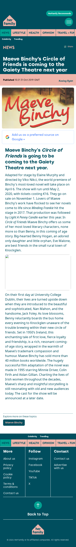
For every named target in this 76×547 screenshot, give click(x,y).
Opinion (48, 32)
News (5, 32)
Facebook (35, 465)
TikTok (33, 477)
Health (34, 32)
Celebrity (6, 39)
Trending (18, 39)
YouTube (34, 471)
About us (9, 458)
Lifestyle (19, 32)
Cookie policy (8, 476)
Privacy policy (8, 467)
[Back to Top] (38, 505)
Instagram (36, 458)
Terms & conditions (10, 485)
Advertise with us (60, 467)
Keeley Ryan (66, 81)
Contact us (11, 493)
